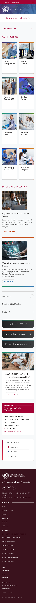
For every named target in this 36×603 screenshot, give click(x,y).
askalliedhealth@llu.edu (22, 498)
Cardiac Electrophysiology (9, 51)
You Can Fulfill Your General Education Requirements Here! (17, 375)
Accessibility (6, 589)
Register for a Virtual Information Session (15, 215)
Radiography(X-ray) (8, 133)
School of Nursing (8, 549)
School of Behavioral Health (11, 538)
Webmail (5, 526)
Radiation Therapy (26, 86)
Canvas (4, 522)
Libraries (5, 518)
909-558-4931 (11, 428)
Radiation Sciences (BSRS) (9, 86)
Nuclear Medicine (26, 51)
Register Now (9, 232)
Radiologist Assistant (26, 122)
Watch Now (8, 281)
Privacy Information (8, 592)
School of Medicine (8, 545)
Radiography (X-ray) (9, 122)
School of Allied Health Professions (14, 534)
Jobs (3, 567)
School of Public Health (10, 557)
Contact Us (6, 312)
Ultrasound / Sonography (26, 157)
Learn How (11, 394)
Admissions (6, 296)
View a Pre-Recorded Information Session (16, 264)
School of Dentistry (8, 542)
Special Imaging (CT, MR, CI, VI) (9, 157)
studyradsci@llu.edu (14, 431)
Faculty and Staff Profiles (11, 304)
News (4, 514)
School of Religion (8, 561)
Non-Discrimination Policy (9, 585)
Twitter (13, 456)
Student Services (7, 510)
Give (3, 574)
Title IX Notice (6, 582)
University (7, 2)
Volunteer (5, 570)
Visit (3, 506)
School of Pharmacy (8, 553)
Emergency (5, 577)
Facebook (13, 452)
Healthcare (15, 2)
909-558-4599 (7, 498)
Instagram (14, 447)
